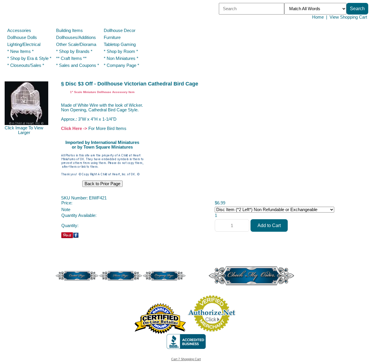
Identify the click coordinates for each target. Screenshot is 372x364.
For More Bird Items (107, 128)
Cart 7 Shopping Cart (186, 359)
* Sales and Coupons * (77, 65)
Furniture (112, 37)
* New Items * (20, 51)
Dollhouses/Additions (76, 37)
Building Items (69, 30)
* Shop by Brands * (74, 51)
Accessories (19, 30)
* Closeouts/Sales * (25, 65)
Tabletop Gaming (120, 44)
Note (65, 209)
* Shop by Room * (121, 51)
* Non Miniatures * (121, 58)
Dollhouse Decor (119, 30)
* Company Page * (121, 65)
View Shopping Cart (348, 17)
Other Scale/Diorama (76, 44)
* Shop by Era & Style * (29, 58)
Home (318, 17)
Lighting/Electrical (24, 44)
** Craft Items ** (71, 58)
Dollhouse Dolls (22, 37)
